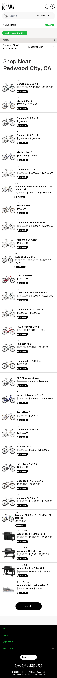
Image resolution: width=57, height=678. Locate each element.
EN (41, 6)
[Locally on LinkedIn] (32, 665)
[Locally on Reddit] (18, 665)
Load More (28, 606)
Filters (6, 40)
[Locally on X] (39, 665)
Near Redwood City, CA (14, 33)
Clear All (49, 25)
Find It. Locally (46, 15)
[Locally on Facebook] (25, 665)
